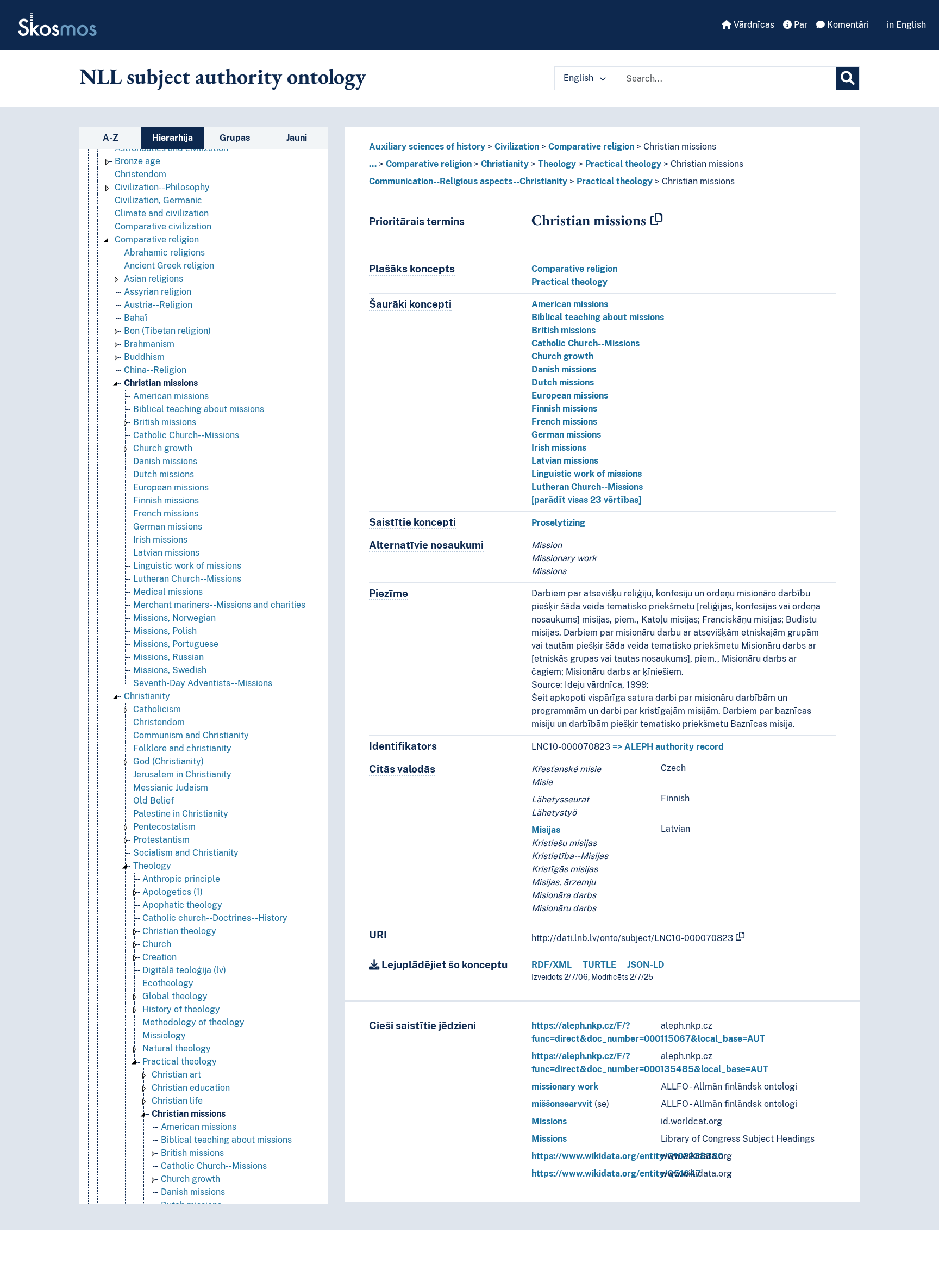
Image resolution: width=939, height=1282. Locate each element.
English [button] (580, 78)
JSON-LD (646, 965)
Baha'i (136, 318)
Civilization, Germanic (158, 200)
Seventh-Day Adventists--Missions (202, 683)
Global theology (175, 996)
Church (156, 944)
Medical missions (168, 592)
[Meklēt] (848, 78)
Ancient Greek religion (169, 265)
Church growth (162, 448)
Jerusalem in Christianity (182, 774)
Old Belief (153, 800)
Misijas (545, 830)
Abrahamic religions (164, 252)
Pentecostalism (164, 827)
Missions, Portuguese (175, 644)
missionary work (564, 1086)
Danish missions (165, 461)
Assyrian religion (157, 292)
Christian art (176, 1074)
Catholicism (157, 709)
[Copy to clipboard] (656, 220)
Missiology (164, 1035)
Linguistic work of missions (187, 566)
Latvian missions (166, 552)
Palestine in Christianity (180, 813)
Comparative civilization (163, 226)
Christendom (140, 174)
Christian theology (179, 931)
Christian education (191, 1087)
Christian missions (161, 383)
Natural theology (176, 1048)
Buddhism (144, 357)
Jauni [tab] (296, 138)
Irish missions (160, 539)
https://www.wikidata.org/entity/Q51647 (616, 1173)
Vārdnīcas (752, 25)
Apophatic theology (182, 905)
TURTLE (599, 965)
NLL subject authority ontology (222, 76)
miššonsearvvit (561, 1104)
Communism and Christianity (191, 735)
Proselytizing (558, 523)
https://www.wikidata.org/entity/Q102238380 (627, 1156)
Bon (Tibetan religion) (167, 331)
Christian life (177, 1101)
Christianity (147, 696)
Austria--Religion (158, 305)
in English (906, 25)
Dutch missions (163, 474)
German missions (167, 526)
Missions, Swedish (169, 670)
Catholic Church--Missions (186, 435)
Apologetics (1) (172, 892)
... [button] (373, 164)
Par (799, 25)
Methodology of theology (193, 1022)
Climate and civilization (162, 213)
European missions (171, 487)
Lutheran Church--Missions (187, 579)
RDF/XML (551, 965)
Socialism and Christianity (186, 853)
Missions (549, 1121)
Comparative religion (157, 239)
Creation (159, 957)
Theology (152, 866)
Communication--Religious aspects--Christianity (468, 181)
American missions (171, 396)
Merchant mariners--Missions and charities (219, 605)
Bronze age (137, 161)
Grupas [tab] (235, 138)
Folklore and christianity (182, 748)
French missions (165, 513)
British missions (164, 422)
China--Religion (155, 370)
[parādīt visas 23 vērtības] (586, 500)
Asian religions (153, 278)
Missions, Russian (168, 657)
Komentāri (847, 25)
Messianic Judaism (170, 787)
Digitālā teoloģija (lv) (184, 970)
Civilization (516, 146)
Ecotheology (167, 983)
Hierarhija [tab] (172, 138)
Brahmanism (149, 344)
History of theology (181, 1009)
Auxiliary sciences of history (427, 146)
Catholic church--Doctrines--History (214, 918)
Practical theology (179, 1061)
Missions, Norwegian (174, 618)
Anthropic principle (181, 879)
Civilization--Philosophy (162, 187)
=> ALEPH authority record (668, 747)
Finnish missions (166, 500)
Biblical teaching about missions (198, 409)
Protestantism (161, 840)
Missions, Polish (165, 631)
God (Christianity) (168, 761)
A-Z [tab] (110, 138)
